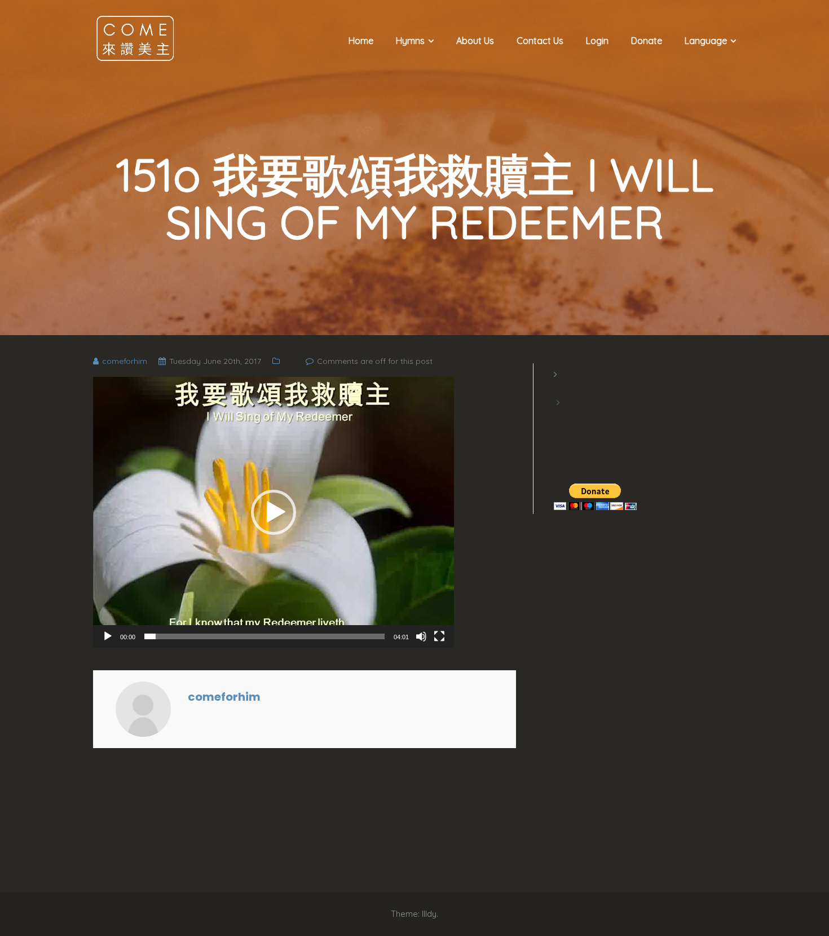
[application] (273, 512)
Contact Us (540, 40)
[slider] (264, 636)
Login (597, 40)
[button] (273, 512)
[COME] (135, 37)
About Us (475, 40)
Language (706, 40)
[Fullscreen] (439, 636)
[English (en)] (559, 388)
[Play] (107, 636)
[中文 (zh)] (559, 416)
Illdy (429, 913)
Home (361, 40)
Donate (646, 40)
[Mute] (421, 636)
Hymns (410, 40)
